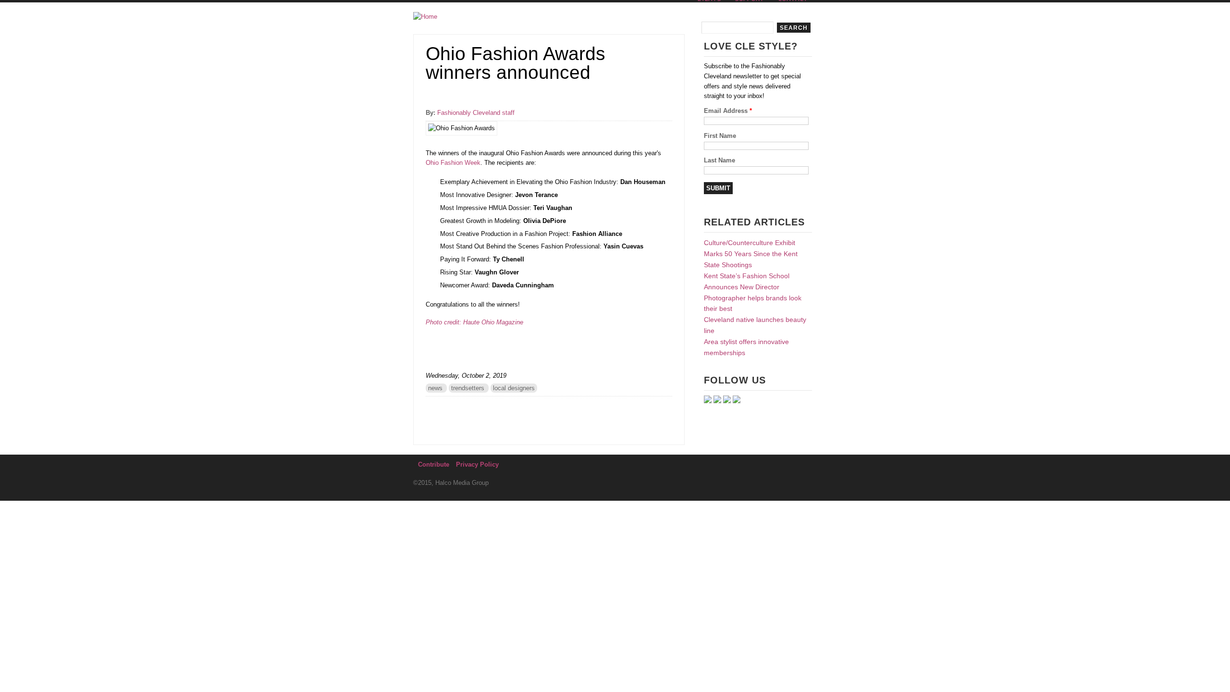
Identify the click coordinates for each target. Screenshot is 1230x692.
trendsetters (467, 388)
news (435, 388)
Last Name (719, 160)
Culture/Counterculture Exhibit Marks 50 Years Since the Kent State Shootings (751, 254)
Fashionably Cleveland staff (476, 112)
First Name (720, 135)
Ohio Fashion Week (453, 162)
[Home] (425, 17)
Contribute (433, 464)
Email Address (728, 110)
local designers (514, 388)
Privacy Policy (477, 464)
